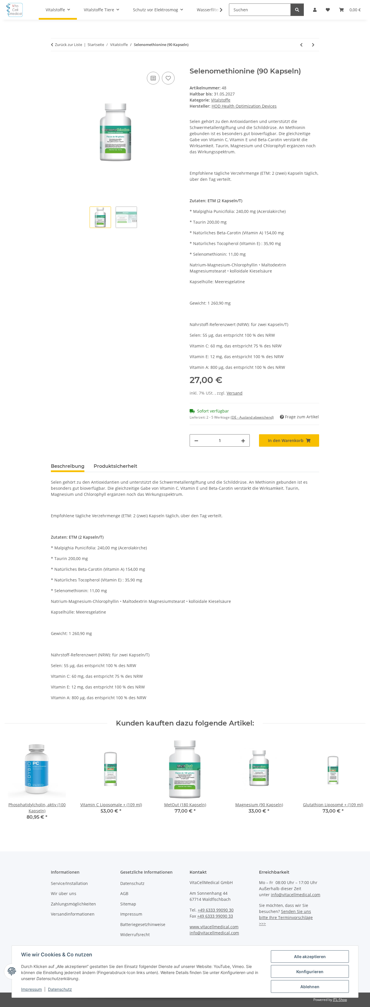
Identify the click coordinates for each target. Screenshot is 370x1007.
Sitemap (128, 904)
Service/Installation (69, 883)
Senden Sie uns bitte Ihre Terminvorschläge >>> (286, 917)
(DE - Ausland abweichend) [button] (252, 417)
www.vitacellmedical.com (214, 926)
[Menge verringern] (196, 440)
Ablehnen (309, 986)
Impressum (31, 989)
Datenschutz (60, 989)
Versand (235, 393)
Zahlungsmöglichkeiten (73, 904)
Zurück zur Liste (68, 44)
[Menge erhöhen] (243, 440)
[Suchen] (297, 9)
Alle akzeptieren (310, 956)
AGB (124, 893)
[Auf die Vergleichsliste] (153, 78)
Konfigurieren (309, 971)
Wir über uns (63, 893)
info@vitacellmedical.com (214, 933)
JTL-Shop (340, 999)
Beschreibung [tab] (67, 466)
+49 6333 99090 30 (216, 910)
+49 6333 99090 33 (215, 916)
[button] (217, 9)
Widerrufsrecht (135, 934)
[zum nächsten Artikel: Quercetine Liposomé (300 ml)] (313, 44)
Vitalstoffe (220, 100)
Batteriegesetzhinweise (142, 924)
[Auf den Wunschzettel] (168, 78)
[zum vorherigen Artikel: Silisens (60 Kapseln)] (301, 44)
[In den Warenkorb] (55, 64)
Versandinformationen (73, 914)
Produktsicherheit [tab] (115, 466)
